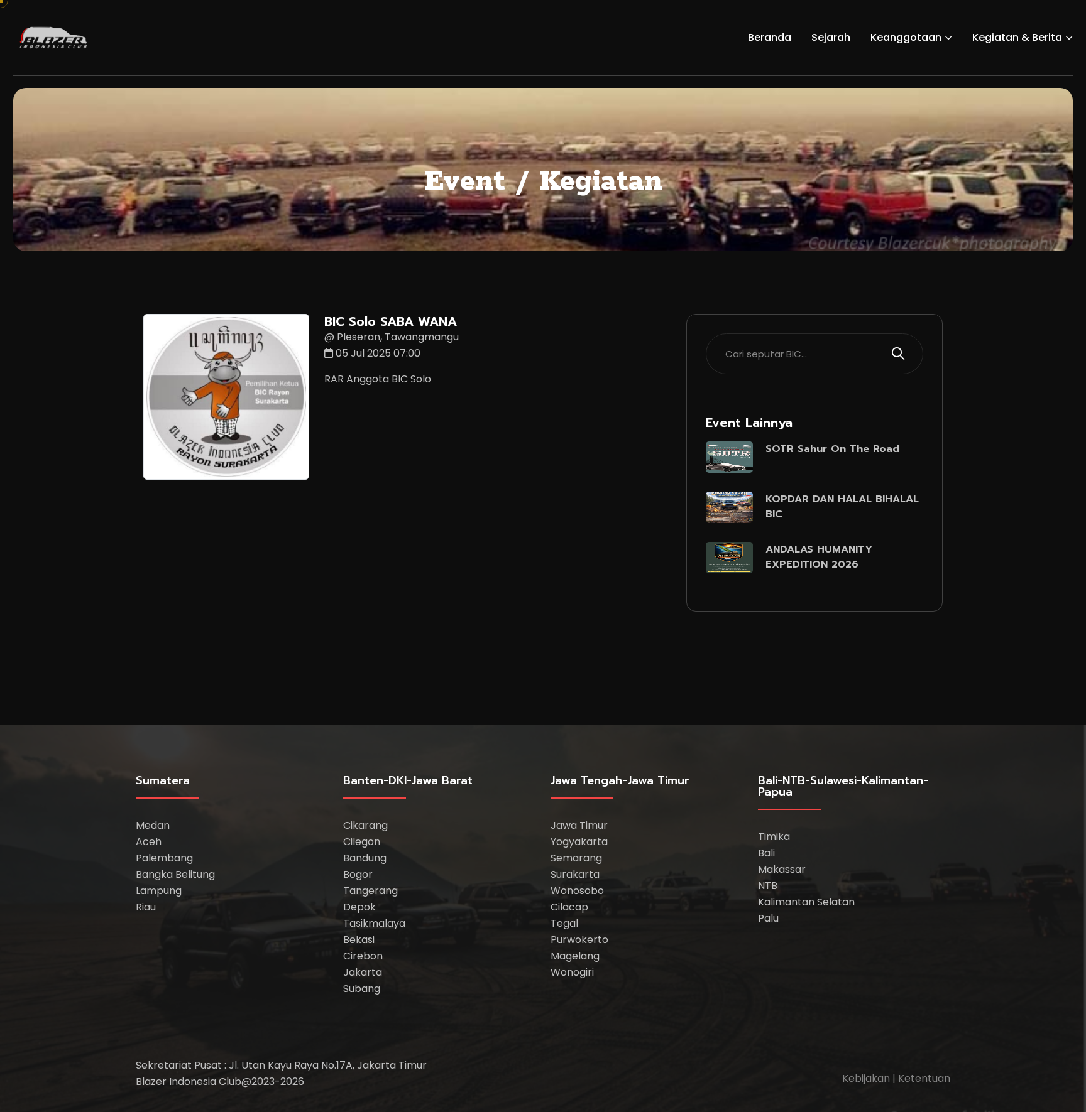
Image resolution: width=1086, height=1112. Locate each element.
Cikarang (365, 825)
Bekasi (359, 939)
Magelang (575, 956)
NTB (767, 885)
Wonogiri (572, 972)
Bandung (365, 858)
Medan (153, 825)
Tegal (564, 923)
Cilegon (361, 841)
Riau (146, 907)
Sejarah (830, 37)
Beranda (769, 37)
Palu (768, 918)
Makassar (782, 869)
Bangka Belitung (175, 874)
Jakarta (362, 972)
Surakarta (575, 874)
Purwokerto (579, 939)
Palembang (164, 858)
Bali (766, 853)
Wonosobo (577, 890)
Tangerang (370, 890)
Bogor (358, 874)
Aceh (149, 841)
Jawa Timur (579, 825)
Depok (359, 907)
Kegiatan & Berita (1017, 37)
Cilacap (569, 907)
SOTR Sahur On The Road (832, 448)
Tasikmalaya (374, 923)
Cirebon (363, 956)
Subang (361, 988)
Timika (774, 836)
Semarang (576, 858)
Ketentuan (924, 1078)
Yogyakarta (579, 841)
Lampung (159, 890)
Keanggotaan (905, 37)
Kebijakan (866, 1078)
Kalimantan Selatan (806, 902)
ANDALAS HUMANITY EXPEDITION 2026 (818, 557)
